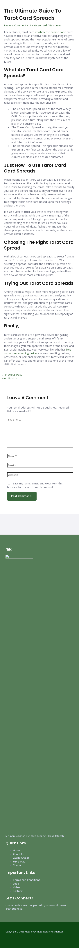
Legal (16, 883)
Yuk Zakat (19, 861)
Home (16, 850)
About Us (18, 854)
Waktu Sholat (21, 858)
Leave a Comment (15, 25)
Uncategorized (38, 25)
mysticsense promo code (50, 32)
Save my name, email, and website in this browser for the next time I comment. (35, 485)
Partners (18, 891)
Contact (18, 865)
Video (16, 887)
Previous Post (11, 374)
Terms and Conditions (26, 880)
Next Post (9, 378)
